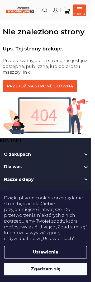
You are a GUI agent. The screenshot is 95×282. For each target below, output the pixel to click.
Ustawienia (45, 252)
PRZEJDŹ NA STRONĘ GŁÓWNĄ (40, 85)
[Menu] (79, 10)
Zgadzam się (45, 268)
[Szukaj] (45, 10)
